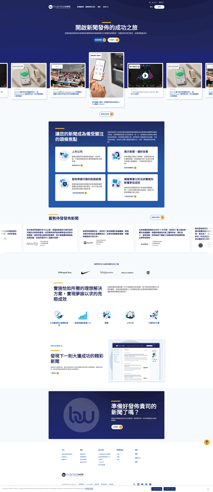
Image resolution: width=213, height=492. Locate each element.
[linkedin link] (138, 484)
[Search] (150, 2)
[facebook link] (146, 484)
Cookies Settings (156, 489)
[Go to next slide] (207, 238)
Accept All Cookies (169, 489)
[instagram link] (150, 484)
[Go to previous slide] (5, 238)
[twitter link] (134, 484)
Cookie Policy (89, 488)
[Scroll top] (207, 442)
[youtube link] (142, 484)
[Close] (208, 489)
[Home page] (59, 7)
